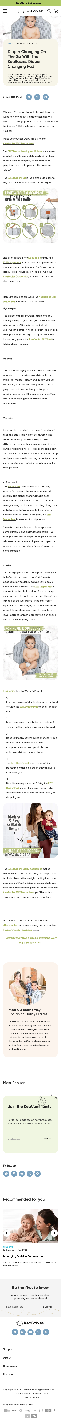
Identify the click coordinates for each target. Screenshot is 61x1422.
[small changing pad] (30, 687)
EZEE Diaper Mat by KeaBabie (24, 151)
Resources (10, 1366)
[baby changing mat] (30, 249)
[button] (5, 11)
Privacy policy (40, 1393)
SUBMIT (47, 1138)
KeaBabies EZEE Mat (40, 339)
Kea (5, 930)
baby (10, 43)
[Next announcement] (56, 2)
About (7, 1357)
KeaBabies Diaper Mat (15, 276)
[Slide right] (54, 1233)
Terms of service (32, 1397)
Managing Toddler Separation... (24, 1256)
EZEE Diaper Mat (17, 178)
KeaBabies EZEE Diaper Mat (18, 143)
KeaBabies (34, 257)
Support (8, 1349)
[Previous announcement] (5, 2)
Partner (8, 1374)
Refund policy (23, 1393)
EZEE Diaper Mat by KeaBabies (25, 868)
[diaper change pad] (30, 864)
